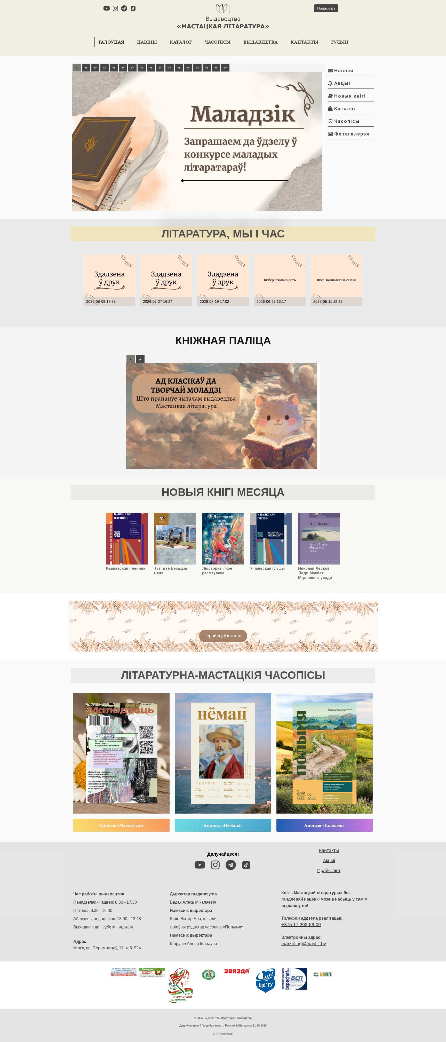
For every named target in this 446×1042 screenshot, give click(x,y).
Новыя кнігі (347, 96)
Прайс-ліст (328, 870)
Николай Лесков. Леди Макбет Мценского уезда (315, 573)
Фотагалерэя (348, 134)
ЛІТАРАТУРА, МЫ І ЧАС (223, 234)
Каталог (181, 42)
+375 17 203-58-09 (301, 924)
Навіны (147, 42)
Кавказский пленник (125, 568)
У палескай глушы (267, 568)
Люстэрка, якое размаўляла (217, 570)
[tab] (76, 67)
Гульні (339, 42)
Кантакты (304, 42)
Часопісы (217, 42)
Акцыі (339, 83)
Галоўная (111, 42)
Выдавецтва (260, 42)
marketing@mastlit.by (303, 943)
